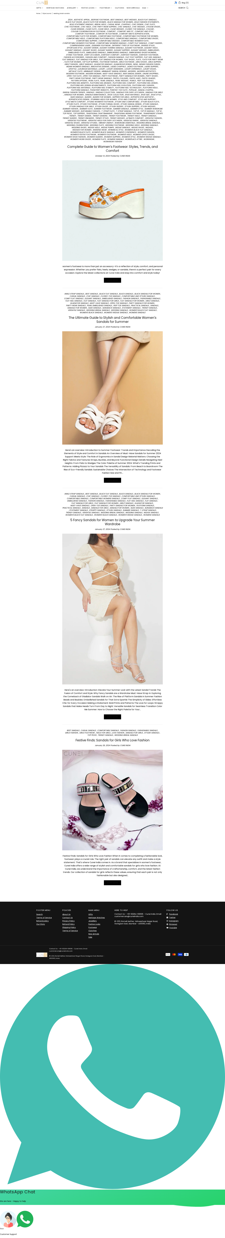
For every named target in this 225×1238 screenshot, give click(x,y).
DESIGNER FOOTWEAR (101, 45)
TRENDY (72, 116)
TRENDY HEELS (133, 116)
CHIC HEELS (86, 27)
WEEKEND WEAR (100, 130)
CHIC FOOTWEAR (71, 27)
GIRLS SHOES (141, 62)
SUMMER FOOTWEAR (103, 109)
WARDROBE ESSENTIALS (125, 123)
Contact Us (67, 917)
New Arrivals (93, 934)
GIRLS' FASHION (71, 64)
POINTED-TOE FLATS (118, 90)
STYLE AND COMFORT (127, 99)
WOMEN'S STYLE (128, 137)
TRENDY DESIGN (84, 116)
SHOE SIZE (145, 94)
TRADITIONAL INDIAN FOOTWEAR (128, 113)
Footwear (92, 927)
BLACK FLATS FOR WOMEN (94, 22)
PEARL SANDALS (107, 80)
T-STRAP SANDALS (124, 111)
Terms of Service (44, 917)
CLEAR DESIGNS (77, 29)
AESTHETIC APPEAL (82, 19)
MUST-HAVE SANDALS (112, 73)
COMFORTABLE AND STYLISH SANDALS (138, 296)
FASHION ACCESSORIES (74, 57)
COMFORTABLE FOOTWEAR (109, 36)
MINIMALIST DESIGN (92, 71)
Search (39, 914)
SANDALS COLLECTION (105, 92)
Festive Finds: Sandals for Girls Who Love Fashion (113, 740)
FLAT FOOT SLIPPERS (133, 57)
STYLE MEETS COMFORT (75, 102)
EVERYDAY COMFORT (110, 55)
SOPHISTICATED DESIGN (79, 99)
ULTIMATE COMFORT (134, 118)
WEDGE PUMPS (107, 127)
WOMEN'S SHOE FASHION (75, 137)
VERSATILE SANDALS (148, 120)
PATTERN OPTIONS (79, 80)
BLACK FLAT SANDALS (147, 19)
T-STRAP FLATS (107, 111)
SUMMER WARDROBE (153, 109)
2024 (70, 19)
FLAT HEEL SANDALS (152, 57)
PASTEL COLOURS (120, 78)
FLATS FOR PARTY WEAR (152, 59)
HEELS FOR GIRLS (103, 733)
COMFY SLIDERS (155, 43)
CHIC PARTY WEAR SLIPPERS (104, 27)
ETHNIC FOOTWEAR (74, 55)
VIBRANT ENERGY (105, 123)
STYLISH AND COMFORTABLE (127, 102)
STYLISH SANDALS (150, 104)
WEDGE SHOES (137, 127)
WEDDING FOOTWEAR (114, 125)
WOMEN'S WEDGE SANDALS (148, 137)
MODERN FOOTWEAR (75, 73)
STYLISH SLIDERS (116, 106)
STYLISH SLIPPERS (131, 106)
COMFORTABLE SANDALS (126, 38)
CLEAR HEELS (103, 29)
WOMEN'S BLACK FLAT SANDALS (138, 130)
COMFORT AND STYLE (144, 31)
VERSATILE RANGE (130, 120)
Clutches (92, 931)
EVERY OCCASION (92, 55)
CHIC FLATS (150, 24)
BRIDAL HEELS (100, 24)
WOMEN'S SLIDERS (94, 137)
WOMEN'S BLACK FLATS (80, 132)
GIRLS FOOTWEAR (126, 62)
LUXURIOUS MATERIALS (87, 69)
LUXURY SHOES (149, 69)
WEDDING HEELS (132, 125)
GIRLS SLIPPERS (154, 62)
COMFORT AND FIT (125, 31)
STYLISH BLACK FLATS (150, 102)
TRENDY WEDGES (117, 118)
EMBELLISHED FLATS (76, 52)
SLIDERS (88, 97)
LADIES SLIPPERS (151, 66)
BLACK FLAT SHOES (73, 22)
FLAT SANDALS (68, 59)
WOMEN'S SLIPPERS (112, 137)
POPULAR (132, 90)
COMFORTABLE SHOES (148, 38)
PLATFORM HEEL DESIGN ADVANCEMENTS (88, 85)
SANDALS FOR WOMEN (74, 94)
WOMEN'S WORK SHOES (80, 139)
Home (38, 13)
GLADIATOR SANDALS (103, 64)
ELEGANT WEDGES (138, 50)
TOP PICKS (67, 113)
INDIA (135, 64)
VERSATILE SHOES (72, 123)
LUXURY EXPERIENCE (133, 69)
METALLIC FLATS (75, 71)
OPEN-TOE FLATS (74, 76)
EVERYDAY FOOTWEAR (148, 55)
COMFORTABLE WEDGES (108, 41)
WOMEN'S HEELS (124, 134)
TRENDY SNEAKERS (86, 118)
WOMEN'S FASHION (146, 132)
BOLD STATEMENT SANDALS (81, 24)
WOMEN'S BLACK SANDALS (103, 132)
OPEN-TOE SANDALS (91, 76)
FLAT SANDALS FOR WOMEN (111, 59)
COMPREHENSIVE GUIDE (80, 45)
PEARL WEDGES (121, 80)
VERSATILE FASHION (153, 118)
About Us (66, 914)
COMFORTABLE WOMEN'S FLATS (134, 41)
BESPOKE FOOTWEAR (100, 19)
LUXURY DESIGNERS (114, 69)
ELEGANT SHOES (89, 50)
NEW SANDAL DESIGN (132, 73)
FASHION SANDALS (116, 57)
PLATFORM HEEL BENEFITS (77, 83)
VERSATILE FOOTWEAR (76, 120)
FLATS (138, 59)
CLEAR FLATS (90, 29)
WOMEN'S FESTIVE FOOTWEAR (83, 134)
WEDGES (149, 127)
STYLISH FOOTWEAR (88, 104)
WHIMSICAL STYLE (115, 130)
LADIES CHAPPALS (118, 66)
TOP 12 (158, 111)
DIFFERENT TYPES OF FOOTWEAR (126, 45)
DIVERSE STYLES (147, 45)
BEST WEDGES (130, 19)
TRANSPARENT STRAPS (152, 113)
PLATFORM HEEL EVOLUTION (119, 85)
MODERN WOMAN (93, 73)
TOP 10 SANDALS (147, 111)
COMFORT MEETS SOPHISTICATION (134, 34)
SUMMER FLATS (85, 109)
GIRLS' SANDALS (85, 64)
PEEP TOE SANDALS (145, 80)
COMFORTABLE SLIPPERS (86, 41)
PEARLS (133, 80)
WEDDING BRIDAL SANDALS (148, 123)
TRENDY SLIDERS (69, 118)
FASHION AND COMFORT (96, 57)
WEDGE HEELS (93, 127)
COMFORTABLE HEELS (75, 38)
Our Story (40, 924)
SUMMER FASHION (70, 109)
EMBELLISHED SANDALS (95, 52)
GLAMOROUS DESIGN (123, 64)
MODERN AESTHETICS (146, 71)
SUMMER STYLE (136, 109)
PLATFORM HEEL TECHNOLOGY (128, 87)
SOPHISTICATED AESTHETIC (142, 97)
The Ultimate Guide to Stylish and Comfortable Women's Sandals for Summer (112, 320)
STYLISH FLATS (73, 104)
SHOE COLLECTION (115, 94)
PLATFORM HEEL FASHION (143, 85)
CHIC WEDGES (138, 27)
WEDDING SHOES (78, 127)
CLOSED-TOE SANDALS (135, 29)
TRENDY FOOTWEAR (117, 116)
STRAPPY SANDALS (97, 510)
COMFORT (111, 31)
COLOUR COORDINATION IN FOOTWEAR (88, 31)
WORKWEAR (148, 139)
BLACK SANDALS (126, 294)
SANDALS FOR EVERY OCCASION (130, 92)
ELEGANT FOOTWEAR (134, 48)
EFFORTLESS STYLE (74, 48)
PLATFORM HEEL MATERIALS (78, 87)
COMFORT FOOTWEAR (85, 34)
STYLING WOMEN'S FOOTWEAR (100, 102)
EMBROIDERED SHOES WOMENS (142, 52)
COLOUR (150, 29)
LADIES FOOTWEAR (135, 66)
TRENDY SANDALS (148, 116)
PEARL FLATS (93, 80)
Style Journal (46, 13)
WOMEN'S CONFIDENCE (126, 132)
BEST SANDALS (116, 19)
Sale (90, 937)
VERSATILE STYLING (89, 123)
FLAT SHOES (129, 59)
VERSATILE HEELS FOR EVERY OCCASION (105, 120)
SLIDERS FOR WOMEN (102, 97)
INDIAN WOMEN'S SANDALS (77, 66)
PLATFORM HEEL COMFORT (124, 83)
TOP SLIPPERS (79, 113)
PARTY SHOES (151, 76)
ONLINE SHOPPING (150, 73)
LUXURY (101, 69)
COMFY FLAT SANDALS (137, 43)
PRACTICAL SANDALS (140, 305)
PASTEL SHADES (148, 78)
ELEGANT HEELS (150, 48)
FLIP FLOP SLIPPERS (90, 62)
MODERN (132, 71)
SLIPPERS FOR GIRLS (120, 97)
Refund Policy (68, 924)
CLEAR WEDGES (117, 29)
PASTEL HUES (134, 78)
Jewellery (92, 921)
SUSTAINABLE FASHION (90, 111)
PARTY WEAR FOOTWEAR (80, 78)
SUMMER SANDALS (121, 109)
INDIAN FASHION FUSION (149, 64)
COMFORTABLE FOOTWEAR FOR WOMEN (140, 36)
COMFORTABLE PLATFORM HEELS (100, 38)
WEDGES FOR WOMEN (81, 130)
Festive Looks (94, 924)
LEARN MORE (112, 280)
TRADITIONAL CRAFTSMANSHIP (99, 113)
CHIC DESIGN (137, 24)
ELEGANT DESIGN (91, 48)
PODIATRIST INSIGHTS (99, 90)
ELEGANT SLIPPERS (121, 50)
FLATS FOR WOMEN (72, 62)
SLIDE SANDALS (76, 97)
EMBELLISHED (153, 50)
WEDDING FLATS (97, 125)
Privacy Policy (68, 921)
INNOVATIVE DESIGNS (100, 66)
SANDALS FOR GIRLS (153, 92)
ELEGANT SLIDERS (105, 50)
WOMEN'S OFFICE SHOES (143, 134)
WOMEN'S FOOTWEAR (106, 134)
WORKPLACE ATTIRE (133, 139)
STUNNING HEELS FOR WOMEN (103, 99)
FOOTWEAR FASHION (108, 62)
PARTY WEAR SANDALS (101, 78)
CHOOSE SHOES (153, 27)
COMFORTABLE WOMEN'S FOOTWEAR (79, 43)
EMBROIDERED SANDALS (117, 52)
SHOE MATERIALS (132, 94)
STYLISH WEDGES (147, 106)
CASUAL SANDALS (77, 296)
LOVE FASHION (118, 733)
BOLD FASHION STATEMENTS (146, 22)
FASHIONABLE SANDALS (150, 298)
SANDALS (90, 92)
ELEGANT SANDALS (73, 50)
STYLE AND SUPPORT (147, 99)
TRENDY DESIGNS (99, 116)
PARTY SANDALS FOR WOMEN (131, 76)
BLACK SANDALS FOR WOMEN (120, 22)
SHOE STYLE (156, 94)
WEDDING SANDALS (149, 125)
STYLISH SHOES (101, 106)
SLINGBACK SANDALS (111, 308)
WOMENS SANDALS (115, 139)
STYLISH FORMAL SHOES (109, 104)
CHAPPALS (125, 24)
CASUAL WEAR (113, 24)
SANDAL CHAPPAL (145, 90)
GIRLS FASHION (71, 733)
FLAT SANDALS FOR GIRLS (87, 59)
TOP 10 (136, 111)
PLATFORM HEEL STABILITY (103, 87)
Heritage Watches (96, 917)
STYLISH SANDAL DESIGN (130, 104)
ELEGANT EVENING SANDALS (111, 48)
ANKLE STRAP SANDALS (74, 294)
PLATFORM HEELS (150, 87)
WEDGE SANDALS (122, 127)
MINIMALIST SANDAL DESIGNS (114, 71)
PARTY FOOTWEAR (109, 76)
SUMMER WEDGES (71, 111)
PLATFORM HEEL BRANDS (100, 83)
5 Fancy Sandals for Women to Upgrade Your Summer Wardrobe (112, 522)
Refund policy (42, 921)
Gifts (90, 914)
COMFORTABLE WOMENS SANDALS (111, 43)
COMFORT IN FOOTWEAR (107, 34)
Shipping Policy (69, 927)
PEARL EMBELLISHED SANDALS (99, 305)
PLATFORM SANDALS (80, 90)
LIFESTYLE (72, 69)
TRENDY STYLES (101, 118)
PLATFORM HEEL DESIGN (147, 83)
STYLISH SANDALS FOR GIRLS (81, 106)
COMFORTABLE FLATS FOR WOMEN (81, 36)
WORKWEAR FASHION (112, 141)
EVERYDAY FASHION (129, 55)
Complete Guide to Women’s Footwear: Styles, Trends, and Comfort (112, 149)
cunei (42, 2)
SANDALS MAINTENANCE (95, 94)
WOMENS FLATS (99, 139)
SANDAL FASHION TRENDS (74, 92)
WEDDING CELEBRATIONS (77, 125)
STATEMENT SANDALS (131, 308)
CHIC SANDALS (124, 27)
